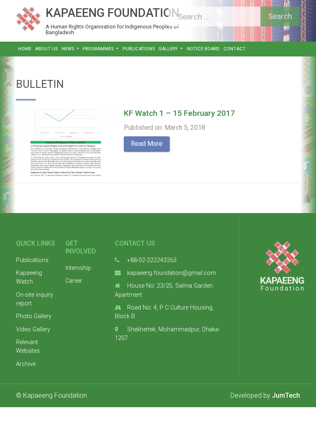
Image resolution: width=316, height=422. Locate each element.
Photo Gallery (33, 316)
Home (24, 49)
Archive (25, 364)
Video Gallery (33, 329)
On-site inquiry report (34, 299)
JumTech (286, 395)
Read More (147, 144)
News (68, 49)
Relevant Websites (28, 347)
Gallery (168, 49)
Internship (78, 268)
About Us (46, 49)
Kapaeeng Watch (29, 278)
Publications (139, 49)
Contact (234, 49)
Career (73, 280)
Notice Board (203, 49)
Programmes (99, 49)
